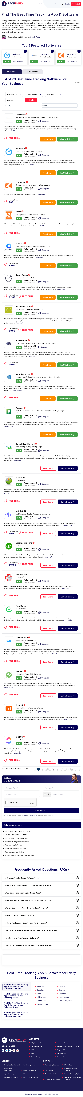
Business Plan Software (13, 845)
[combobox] (47, 794)
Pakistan (62, 994)
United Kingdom (65, 1001)
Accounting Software (52, 1065)
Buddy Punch (22, 275)
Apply (31, 100)
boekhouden (22, 341)
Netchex (20, 671)
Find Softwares (41, 4)
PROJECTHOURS (23, 307)
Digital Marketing (9, 1074)
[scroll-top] (80, 1085)
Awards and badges (63, 1043)
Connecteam (22, 638)
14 (75, 769)
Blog (32, 1053)
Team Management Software (15, 848)
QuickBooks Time (24, 543)
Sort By (8, 106)
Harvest (19, 705)
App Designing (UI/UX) (11, 1077)
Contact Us (60, 1057)
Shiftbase (20, 148)
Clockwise (21, 182)
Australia (40, 986)
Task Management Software (15, 852)
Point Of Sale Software (52, 1074)
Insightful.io (21, 511)
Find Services (56, 4)
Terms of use (61, 1053)
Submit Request (41, 811)
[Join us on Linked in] (10, 1050)
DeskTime (20, 478)
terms (25, 815)
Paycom (20, 408)
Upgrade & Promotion (64, 1050)
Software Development (30, 1070)
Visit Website (66, 139)
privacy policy (33, 815)
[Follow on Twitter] (6, 1050)
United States (42, 1004)
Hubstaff (20, 243)
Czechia (40, 990)
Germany (62, 990)
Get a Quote (66, 468)
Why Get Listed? (36, 1043)
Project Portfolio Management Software (19, 855)
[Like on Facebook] (3, 1050)
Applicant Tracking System (72, 1074)
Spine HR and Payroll (25, 444)
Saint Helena (64, 997)
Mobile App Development (12, 1065)
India (39, 994)
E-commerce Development (8, 1069)
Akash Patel (35, 37)
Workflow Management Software (17, 842)
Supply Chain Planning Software (16, 838)
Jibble (19, 212)
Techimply (41, 1094)
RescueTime (21, 574)
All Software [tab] (12, 71)
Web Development (28, 1065)
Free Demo (48, 139)
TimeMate (21, 115)
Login (67, 4)
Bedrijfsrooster (23, 374)
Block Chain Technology (30, 1077)
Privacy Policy (35, 1057)
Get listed (76, 4)
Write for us (35, 1050)
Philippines (41, 997)
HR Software (49, 1070)
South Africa (42, 1001)
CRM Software (68, 1065)
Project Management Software (16, 835)
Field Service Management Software (72, 1078)
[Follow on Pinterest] (17, 1050)
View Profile (11, 131)
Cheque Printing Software (53, 1079)
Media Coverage (36, 1046)
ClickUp (19, 737)
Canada (62, 986)
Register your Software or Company (68, 1046)
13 (72, 769)
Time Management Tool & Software (18, 831)
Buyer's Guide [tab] (32, 71)
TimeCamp (21, 606)
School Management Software (71, 1069)
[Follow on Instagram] (13, 1050)
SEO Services (27, 1074)
